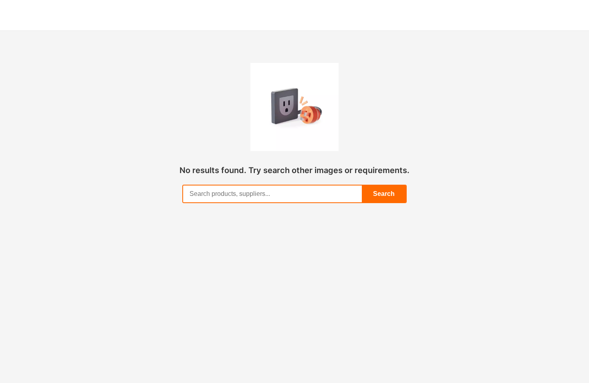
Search (384, 193)
